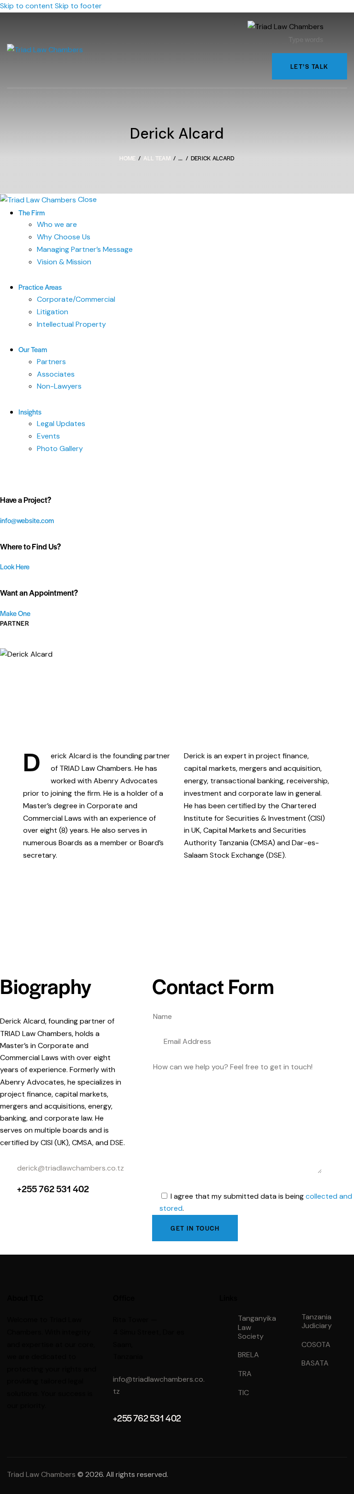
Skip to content (26, 6)
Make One (15, 613)
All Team (156, 158)
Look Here (15, 566)
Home (127, 158)
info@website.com (27, 520)
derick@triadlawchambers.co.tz (70, 1168)
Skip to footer (78, 6)
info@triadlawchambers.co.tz (159, 1385)
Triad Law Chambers (41, 1474)
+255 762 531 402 (53, 1189)
